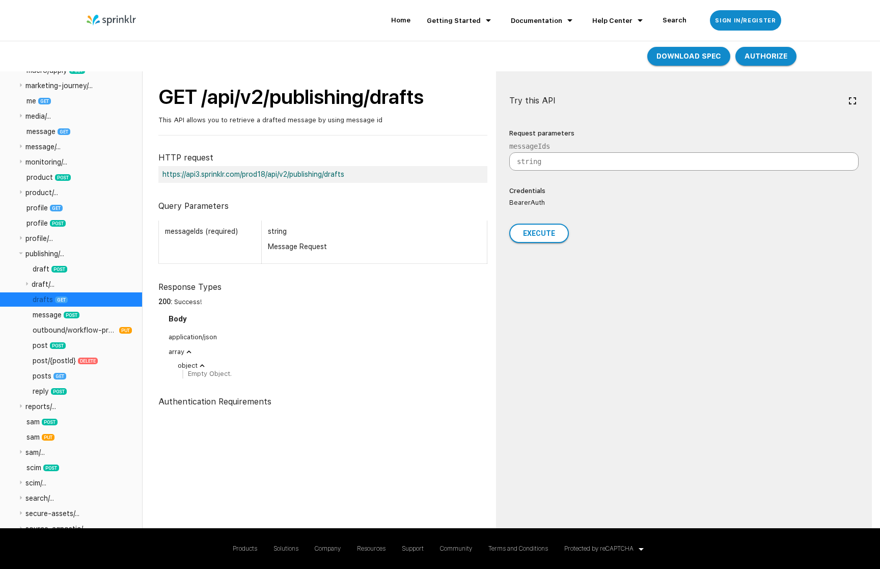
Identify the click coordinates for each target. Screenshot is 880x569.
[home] (112, 20)
